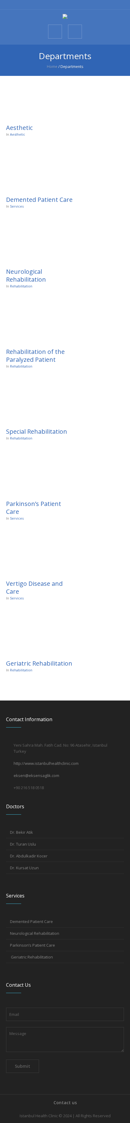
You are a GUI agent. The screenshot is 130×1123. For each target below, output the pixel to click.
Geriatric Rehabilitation (39, 663)
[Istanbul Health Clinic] (65, 17)
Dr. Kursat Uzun (24, 867)
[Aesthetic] (39, 98)
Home (52, 66)
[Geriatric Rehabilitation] (39, 634)
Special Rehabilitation (36, 431)
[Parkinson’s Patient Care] (39, 474)
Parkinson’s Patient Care (33, 508)
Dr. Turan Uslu (23, 844)
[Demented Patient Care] (39, 170)
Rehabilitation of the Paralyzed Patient (35, 356)
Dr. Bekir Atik (21, 832)
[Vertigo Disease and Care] (39, 554)
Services (17, 206)
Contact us (65, 1102)
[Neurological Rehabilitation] (39, 242)
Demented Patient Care (39, 199)
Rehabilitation (21, 286)
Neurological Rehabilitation (26, 275)
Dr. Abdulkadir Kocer (28, 856)
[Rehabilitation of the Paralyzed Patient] (39, 322)
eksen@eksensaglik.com (36, 775)
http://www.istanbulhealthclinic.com (46, 763)
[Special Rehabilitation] (39, 402)
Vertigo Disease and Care (34, 587)
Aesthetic (19, 128)
